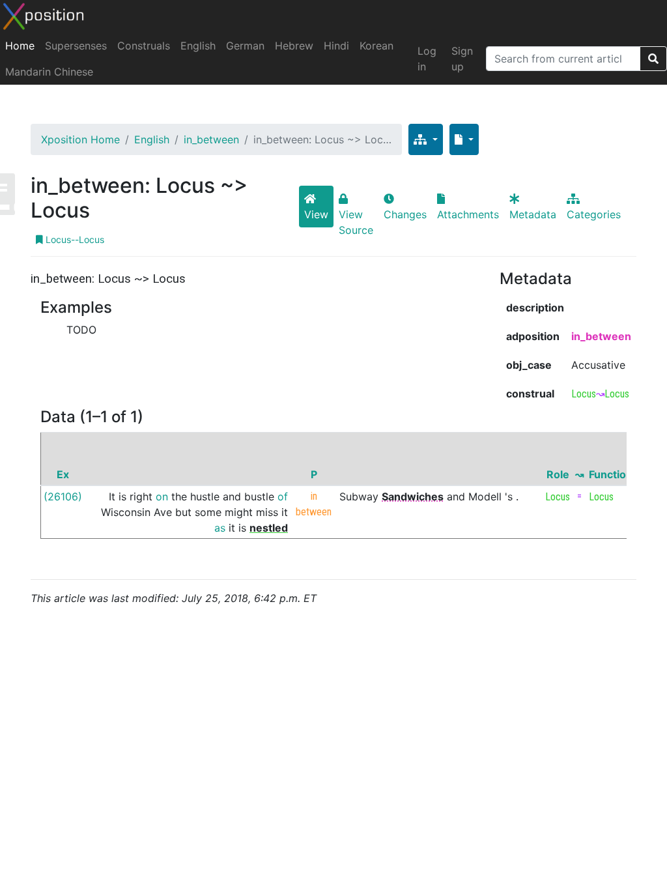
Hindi (336, 45)
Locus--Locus (73, 239)
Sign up (462, 58)
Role (557, 474)
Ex (63, 474)
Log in (427, 58)
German (245, 45)
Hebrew (294, 45)
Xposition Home (80, 139)
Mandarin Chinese (49, 71)
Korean (376, 45)
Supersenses (76, 45)
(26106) (63, 496)
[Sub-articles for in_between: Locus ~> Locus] (425, 139)
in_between (211, 139)
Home (20, 45)
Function (610, 474)
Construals (143, 45)
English (198, 45)
